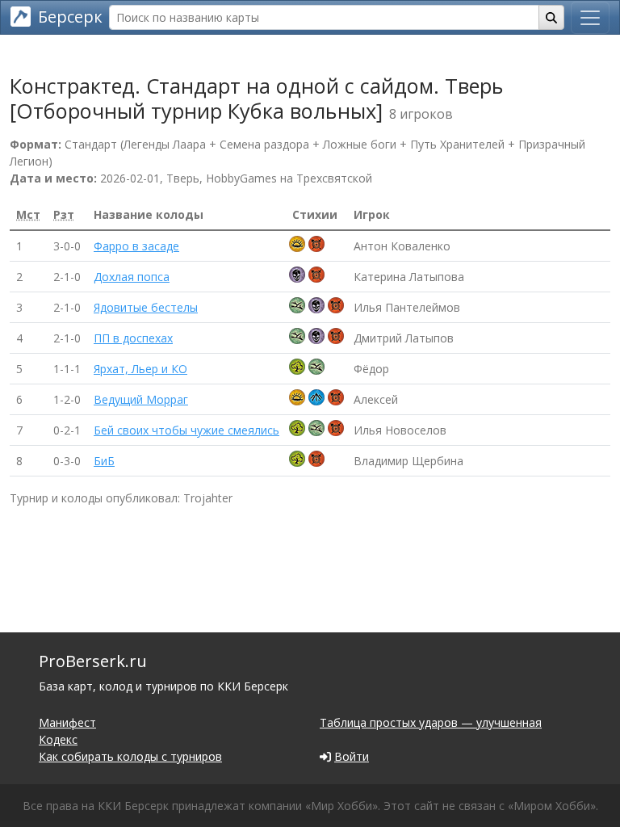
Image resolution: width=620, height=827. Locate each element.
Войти (351, 756)
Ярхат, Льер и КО (140, 368)
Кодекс (58, 739)
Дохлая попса (132, 276)
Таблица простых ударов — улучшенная (431, 722)
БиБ (104, 460)
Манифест (67, 722)
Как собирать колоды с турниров (130, 756)
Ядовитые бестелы (146, 307)
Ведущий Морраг (141, 399)
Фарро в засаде (136, 246)
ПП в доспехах (133, 338)
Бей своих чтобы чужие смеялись (186, 430)
